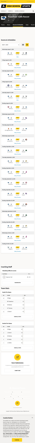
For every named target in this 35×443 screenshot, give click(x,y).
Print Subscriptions (30, 1)
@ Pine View (24, 97)
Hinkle (9, 339)
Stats (27, 25)
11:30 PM (17, 238)
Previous (19, 67)
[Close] (32, 418)
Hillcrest (23, 151)
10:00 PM (17, 249)
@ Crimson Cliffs (9, 87)
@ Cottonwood (25, 162)
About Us (7, 396)
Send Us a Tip (18, 398)
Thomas (9, 308)
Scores (19, 11)
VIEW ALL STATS (17, 316)
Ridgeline (11, 249)
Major (9, 298)
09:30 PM (17, 54)
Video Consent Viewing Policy (21, 433)
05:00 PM (17, 76)
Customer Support (24, 396)
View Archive (26, 398)
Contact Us (15, 396)
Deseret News (3, 1)
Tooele (23, 195)
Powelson (10, 301)
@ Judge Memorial (9, 130)
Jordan (23, 238)
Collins (9, 343)
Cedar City (10, 65)
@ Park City (24, 184)
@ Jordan (24, 173)
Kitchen (9, 305)
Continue (17, 440)
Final (18, 52)
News (8, 25)
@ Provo (23, 76)
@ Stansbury (10, 54)
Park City (11, 108)
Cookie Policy (26, 392)
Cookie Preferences (17, 394)
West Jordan (24, 54)
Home (3, 25)
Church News (10, 1)
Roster (33, 25)
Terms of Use (8, 392)
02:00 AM (17, 87)
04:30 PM (17, 97)
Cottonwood (24, 227)
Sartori (9, 311)
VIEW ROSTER (18, 282)
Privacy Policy (17, 392)
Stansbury (10, 76)
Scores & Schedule (18, 25)
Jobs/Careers (9, 398)
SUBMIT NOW (17, 370)
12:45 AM (17, 65)
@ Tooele (24, 119)
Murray (23, 141)
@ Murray (24, 205)
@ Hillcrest (24, 216)
